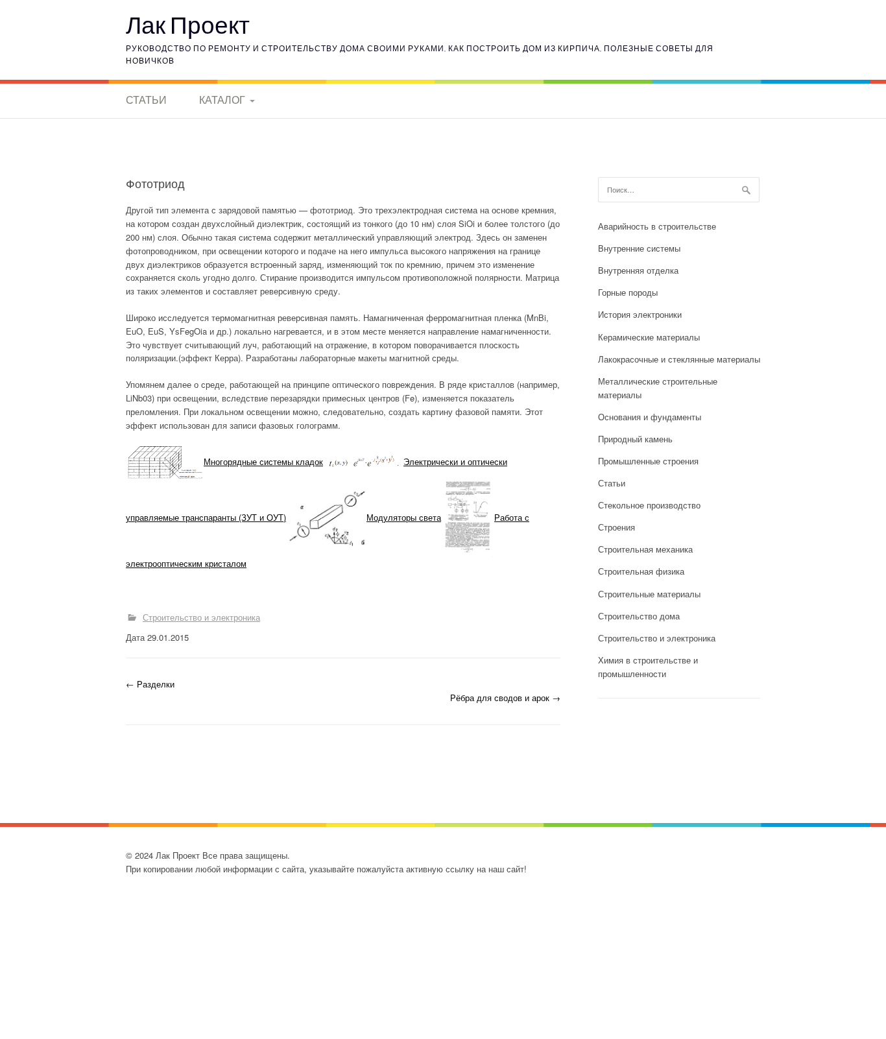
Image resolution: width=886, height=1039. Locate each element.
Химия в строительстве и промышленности (648, 667)
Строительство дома (639, 616)
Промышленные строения (648, 461)
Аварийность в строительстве (657, 226)
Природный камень (635, 439)
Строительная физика (641, 571)
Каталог (222, 99)
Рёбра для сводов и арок (505, 697)
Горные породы (628, 292)
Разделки (150, 684)
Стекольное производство (649, 505)
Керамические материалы (649, 337)
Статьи (146, 99)
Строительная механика (645, 549)
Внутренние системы (639, 248)
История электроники (640, 314)
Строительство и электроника (201, 617)
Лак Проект (188, 24)
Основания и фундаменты (649, 417)
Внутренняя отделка (638, 270)
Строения (616, 527)
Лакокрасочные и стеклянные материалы (679, 359)
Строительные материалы (649, 594)
